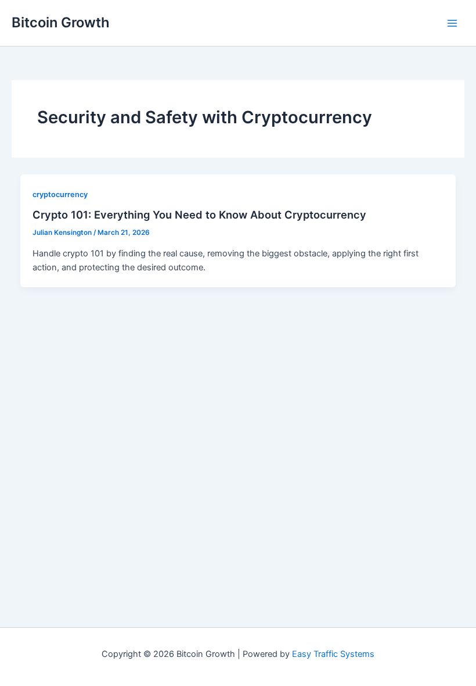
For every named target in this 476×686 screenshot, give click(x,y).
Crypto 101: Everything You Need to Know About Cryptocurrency (199, 214)
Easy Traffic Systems (333, 654)
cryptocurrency (60, 194)
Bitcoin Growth (61, 22)
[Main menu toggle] (452, 23)
